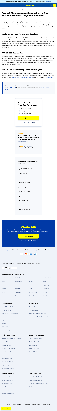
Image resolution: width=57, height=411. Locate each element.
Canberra (4, 295)
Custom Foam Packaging (8, 383)
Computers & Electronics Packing (10, 377)
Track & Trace (30, 263)
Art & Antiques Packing (7, 380)
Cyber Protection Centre (35, 320)
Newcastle (31, 281)
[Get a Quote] (54, 5)
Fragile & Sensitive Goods (35, 338)
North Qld (31, 285)
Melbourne (32, 277)
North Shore (46, 295)
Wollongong (46, 288)
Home (3, 9)
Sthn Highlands (33, 292)
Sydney (44, 281)
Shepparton (32, 295)
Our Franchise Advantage (35, 386)
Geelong (17, 288)
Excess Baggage (33, 345)
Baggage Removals (34, 348)
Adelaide (4, 277)
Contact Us (49, 77)
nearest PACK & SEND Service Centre (22, 77)
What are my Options (7, 330)
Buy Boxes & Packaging (8, 393)
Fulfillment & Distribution (8, 348)
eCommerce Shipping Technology (38, 313)
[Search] (5, 5)
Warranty (4, 323)
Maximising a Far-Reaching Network (38, 377)
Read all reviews (21, 150)
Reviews (24, 263)
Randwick (45, 292)
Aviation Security (46, 404)
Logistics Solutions (10, 9)
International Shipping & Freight (10, 313)
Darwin (17, 285)
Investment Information (35, 390)
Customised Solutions (7, 361)
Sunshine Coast (47, 277)
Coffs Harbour (18, 281)
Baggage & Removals (36, 335)
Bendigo (4, 285)
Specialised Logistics (7, 351)
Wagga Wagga (46, 285)
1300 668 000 (12, 87)
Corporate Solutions (7, 358)
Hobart (17, 295)
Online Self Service (34, 306)
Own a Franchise (35, 373)
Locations (37, 263)
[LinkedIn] (15, 268)
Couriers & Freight (8, 303)
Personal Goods (33, 351)
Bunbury (4, 292)
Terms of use (27, 404)
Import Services (6, 316)
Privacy (8, 404)
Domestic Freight (6, 310)
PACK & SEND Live (33, 310)
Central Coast (18, 277)
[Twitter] (6, 268)
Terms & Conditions (17, 404)
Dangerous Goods (36, 404)
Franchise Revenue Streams (36, 380)
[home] (28, 5)
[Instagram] (9, 268)
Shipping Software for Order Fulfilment (11, 338)
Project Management (7, 365)
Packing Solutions (8, 373)
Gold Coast (18, 292)
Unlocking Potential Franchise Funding (39, 383)
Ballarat (3, 281)
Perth (30, 288)
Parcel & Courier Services (8, 306)
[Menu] (2, 5)
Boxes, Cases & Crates (7, 386)
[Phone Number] (51, 5)
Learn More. (48, 1)
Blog (7, 263)
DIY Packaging (5, 390)
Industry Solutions (6, 341)
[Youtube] (12, 268)
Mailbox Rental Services (8, 368)
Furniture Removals (34, 341)
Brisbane (4, 288)
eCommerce (33, 303)
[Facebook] (3, 268)
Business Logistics (6, 345)
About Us (11, 263)
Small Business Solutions (8, 355)
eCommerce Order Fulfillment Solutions (39, 316)
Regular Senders (6, 320)
